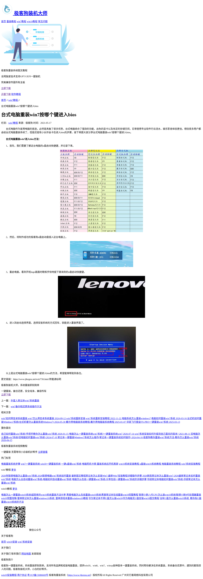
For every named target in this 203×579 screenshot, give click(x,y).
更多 (13, 470)
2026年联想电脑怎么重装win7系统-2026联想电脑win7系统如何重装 (36, 475)
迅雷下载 (6, 94)
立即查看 (43, 452)
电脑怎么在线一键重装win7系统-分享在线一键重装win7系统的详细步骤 (109, 479)
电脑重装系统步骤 (10, 464)
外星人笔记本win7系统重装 (25, 400)
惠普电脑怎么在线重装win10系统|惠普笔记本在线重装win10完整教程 (102, 494)
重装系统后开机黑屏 (107, 464)
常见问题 (43, 21)
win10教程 (32, 21)
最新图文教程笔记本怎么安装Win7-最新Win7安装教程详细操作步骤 (106, 475)
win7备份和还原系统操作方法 (26, 406)
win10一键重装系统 (50, 464)
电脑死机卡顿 (89, 464)
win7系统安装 (25, 542)
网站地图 (26, 553)
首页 (3, 21)
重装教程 (11, 21)
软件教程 (16, 94)
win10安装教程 (9, 575)
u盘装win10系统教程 (151, 464)
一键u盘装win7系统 (71, 464)
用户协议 (22, 575)
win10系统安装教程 (129, 464)
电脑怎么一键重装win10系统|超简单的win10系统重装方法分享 (33, 494)
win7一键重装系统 (30, 464)
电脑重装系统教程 (171, 464)
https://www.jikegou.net (79, 575)
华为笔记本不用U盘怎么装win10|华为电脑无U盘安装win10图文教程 (124, 498)
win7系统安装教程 (190, 464)
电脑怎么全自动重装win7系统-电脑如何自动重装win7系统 (41, 479)
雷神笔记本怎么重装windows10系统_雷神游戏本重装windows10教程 (52, 498)
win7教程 (21, 21)
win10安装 (12, 542)
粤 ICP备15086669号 (37, 575)
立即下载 (6, 88)
